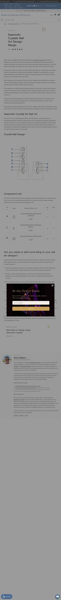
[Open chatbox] (57, 596)
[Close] (52, 285)
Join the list (31, 308)
